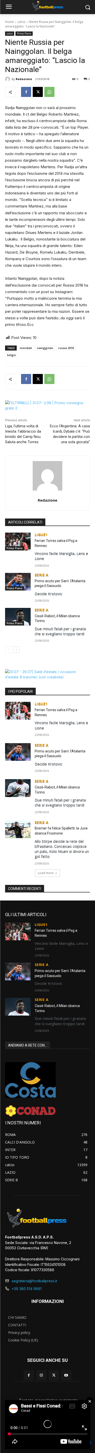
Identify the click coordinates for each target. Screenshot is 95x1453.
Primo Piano (24, 33)
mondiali (26, 348)
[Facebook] (26, 92)
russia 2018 (66, 348)
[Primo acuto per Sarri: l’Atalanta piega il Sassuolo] (18, 582)
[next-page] (16, 649)
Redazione (24, 79)
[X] (38, 92)
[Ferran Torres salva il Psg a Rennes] (18, 541)
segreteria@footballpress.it (34, 1281)
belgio (11, 355)
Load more (46, 873)
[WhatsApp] (49, 92)
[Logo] (47, 6)
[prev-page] (8, 649)
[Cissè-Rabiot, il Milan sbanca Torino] (18, 617)
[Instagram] (41, 1375)
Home (9, 22)
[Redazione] (8, 79)
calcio (21, 22)
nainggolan (45, 348)
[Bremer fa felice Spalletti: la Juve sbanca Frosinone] (18, 829)
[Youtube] (66, 1375)
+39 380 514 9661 (27, 1289)
